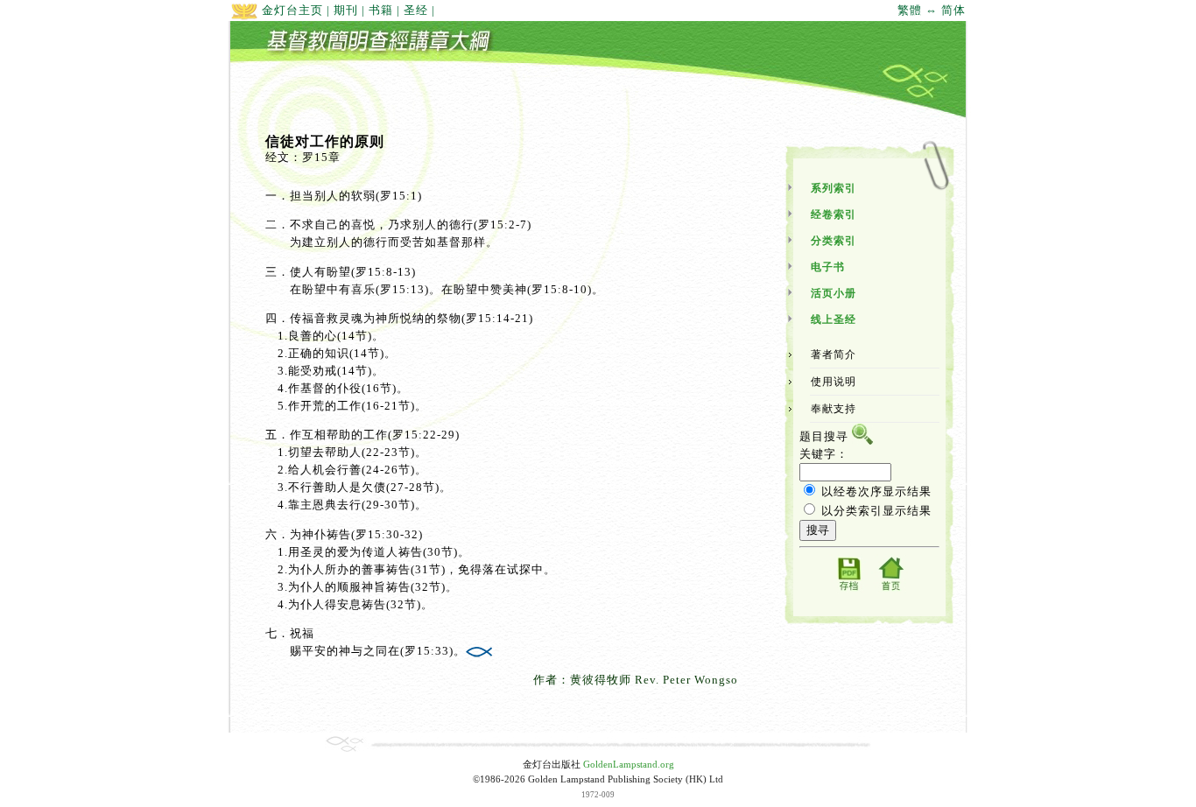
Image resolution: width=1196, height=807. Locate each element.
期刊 (346, 10)
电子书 (828, 267)
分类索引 (833, 241)
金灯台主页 (290, 10)
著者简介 (833, 354)
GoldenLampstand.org (628, 764)
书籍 (381, 10)
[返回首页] (890, 589)
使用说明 (833, 381)
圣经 (416, 10)
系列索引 (833, 188)
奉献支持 (833, 409)
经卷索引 (833, 214)
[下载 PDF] (848, 589)
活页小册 (833, 293)
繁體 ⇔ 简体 (931, 10)
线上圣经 (833, 319)
